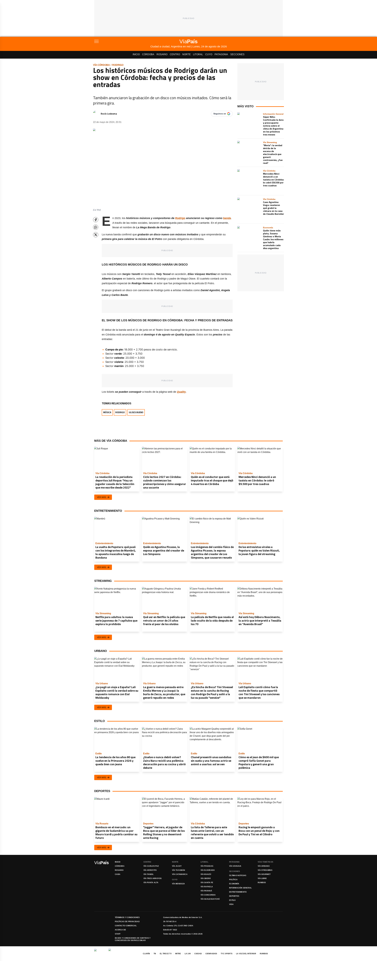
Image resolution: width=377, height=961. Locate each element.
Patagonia (221, 54)
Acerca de (120, 930)
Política (233, 880)
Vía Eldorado (208, 870)
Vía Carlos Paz (151, 866)
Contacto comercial (126, 926)
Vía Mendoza (178, 884)
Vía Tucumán (178, 870)
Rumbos (262, 883)
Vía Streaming (265, 870)
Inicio (136, 54)
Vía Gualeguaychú (210, 899)
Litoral (198, 54)
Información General (240, 888)
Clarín (146, 954)
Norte (186, 54)
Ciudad (198, 954)
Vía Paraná (206, 891)
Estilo (232, 900)
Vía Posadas (207, 866)
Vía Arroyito (150, 870)
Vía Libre (262, 878)
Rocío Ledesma (109, 113)
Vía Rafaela (207, 887)
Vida (231, 904)
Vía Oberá (206, 878)
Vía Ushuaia (235, 866)
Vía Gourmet (264, 874)
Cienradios (211, 954)
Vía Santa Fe (207, 883)
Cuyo (208, 54)
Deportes (234, 896)
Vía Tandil (148, 874)
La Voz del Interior (246, 954)
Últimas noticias (237, 875)
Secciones (237, 54)
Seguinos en (219, 113)
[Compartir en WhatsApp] (95, 227)
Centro (175, 54)
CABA (117, 874)
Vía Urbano (263, 866)
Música (107, 412)
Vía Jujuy (177, 866)
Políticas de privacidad (127, 922)
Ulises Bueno (136, 412)
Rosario (162, 54)
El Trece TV (166, 954)
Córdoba (148, 54)
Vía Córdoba (101, 65)
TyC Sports (226, 954)
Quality (181, 391)
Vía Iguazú (206, 874)
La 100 (188, 954)
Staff (118, 934)
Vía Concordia (208, 895)
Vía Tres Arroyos (152, 878)
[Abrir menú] (122, 41)
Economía (234, 884)
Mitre (178, 954)
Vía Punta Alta (150, 883)
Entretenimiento (238, 892)
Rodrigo (117, 65)
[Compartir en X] (95, 234)
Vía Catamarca (179, 874)
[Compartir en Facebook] (95, 219)
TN (155, 954)
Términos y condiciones (127, 917)
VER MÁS (101, 497)
